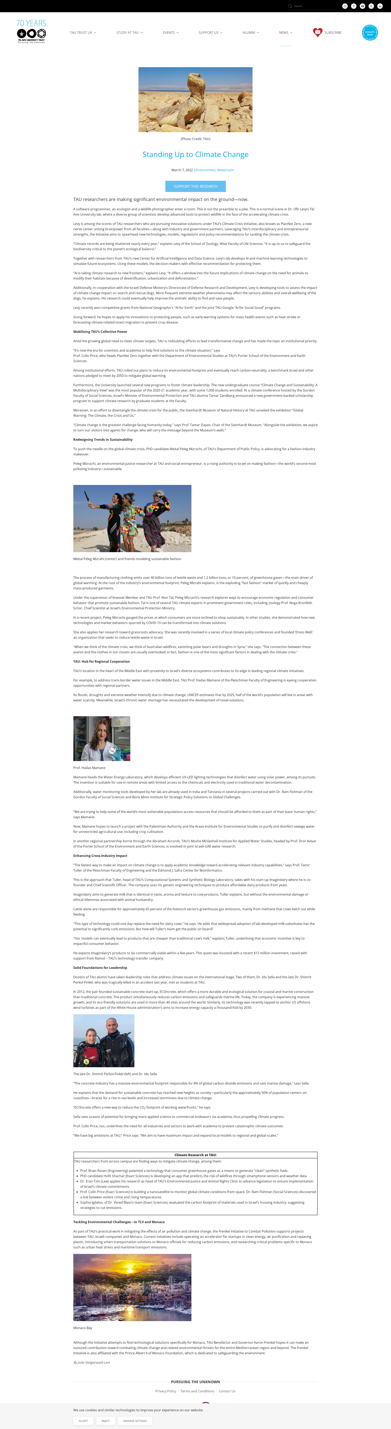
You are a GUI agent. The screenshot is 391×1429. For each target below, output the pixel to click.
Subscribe (333, 32)
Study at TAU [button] (127, 32)
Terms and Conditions (197, 1391)
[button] (370, 32)
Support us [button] (209, 32)
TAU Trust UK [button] (81, 32)
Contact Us (227, 1391)
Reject (106, 1421)
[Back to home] (31, 32)
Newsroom (225, 170)
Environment (205, 170)
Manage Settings (135, 1421)
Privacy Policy (165, 1391)
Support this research (195, 186)
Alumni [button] (249, 32)
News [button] (283, 32)
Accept (83, 1421)
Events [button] (169, 32)
